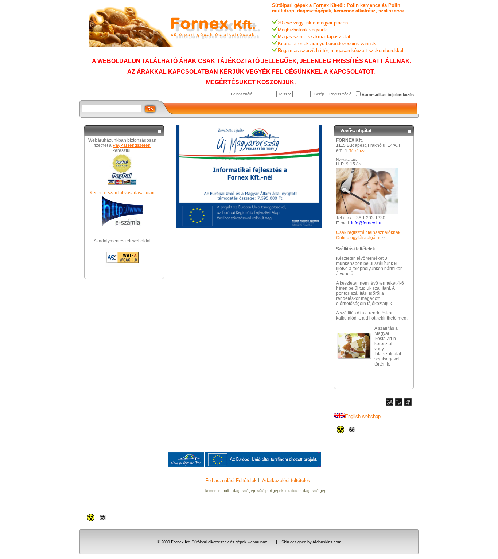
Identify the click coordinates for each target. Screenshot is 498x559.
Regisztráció (340, 94)
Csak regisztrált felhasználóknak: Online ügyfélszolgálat (368, 235)
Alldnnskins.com (326, 542)
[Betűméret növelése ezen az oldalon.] (390, 404)
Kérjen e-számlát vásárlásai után (122, 192)
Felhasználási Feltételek (231, 480)
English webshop (363, 416)
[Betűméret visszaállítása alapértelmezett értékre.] (408, 404)
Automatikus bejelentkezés (388, 95)
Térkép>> (357, 151)
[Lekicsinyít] (159, 131)
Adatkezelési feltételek (286, 480)
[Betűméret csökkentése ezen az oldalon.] (399, 404)
